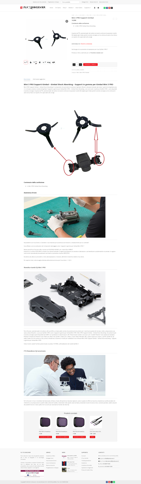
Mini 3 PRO (89, 15)
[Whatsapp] (105, 8)
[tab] (27, 79)
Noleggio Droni (85, 2)
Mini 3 (78, 72)
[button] (67, 39)
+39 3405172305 (108, 466)
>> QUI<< (69, 260)
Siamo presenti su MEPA (72, 455)
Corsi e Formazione (51, 463)
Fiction (68, 468)
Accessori (41, 429)
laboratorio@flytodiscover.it (112, 461)
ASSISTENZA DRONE (53, 249)
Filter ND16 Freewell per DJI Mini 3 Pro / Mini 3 (66, 431)
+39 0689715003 (106, 464)
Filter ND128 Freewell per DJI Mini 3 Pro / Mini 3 (83, 431)
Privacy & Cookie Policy (87, 470)
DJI (77, 15)
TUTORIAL (56, 344)
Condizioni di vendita (87, 465)
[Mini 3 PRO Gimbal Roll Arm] (116, 18)
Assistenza (84, 463)
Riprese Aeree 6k (94, 2)
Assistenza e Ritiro (50, 456)
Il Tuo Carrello (85, 458)
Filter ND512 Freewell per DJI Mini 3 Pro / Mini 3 (49, 431)
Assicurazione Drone (103, 2)
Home (73, 15)
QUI (102, 53)
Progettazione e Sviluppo (53, 2)
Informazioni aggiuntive (39, 79)
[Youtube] (109, 8)
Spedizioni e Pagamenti (87, 467)
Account (84, 456)
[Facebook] (107, 8)
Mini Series (82, 15)
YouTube (37, 344)
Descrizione (27, 79)
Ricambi (87, 72)
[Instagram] (112, 8)
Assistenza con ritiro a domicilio (39, 2)
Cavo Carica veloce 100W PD (96, 431)
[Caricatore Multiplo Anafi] (114, 18)
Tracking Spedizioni (86, 460)
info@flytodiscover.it (109, 458)
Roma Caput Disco (70, 462)
